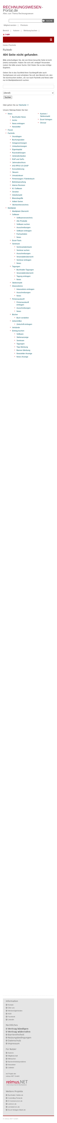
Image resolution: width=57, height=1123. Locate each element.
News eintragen (18, 123)
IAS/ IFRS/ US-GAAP (20, 166)
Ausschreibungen (24, 227)
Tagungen (16, 266)
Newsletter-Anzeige (24, 354)
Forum (10, 130)
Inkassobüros (17, 286)
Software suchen (23, 224)
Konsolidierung (18, 169)
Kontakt (10, 1005)
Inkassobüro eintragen (25, 289)
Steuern (15, 172)
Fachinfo (12, 45)
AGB (9, 1014)
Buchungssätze (18, 140)
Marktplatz (12, 208)
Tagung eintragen (24, 276)
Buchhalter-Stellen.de (15, 1095)
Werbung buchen (30, 31)
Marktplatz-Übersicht (20, 211)
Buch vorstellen (23, 318)
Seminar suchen (23, 250)
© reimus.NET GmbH (10, 1119)
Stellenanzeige (22, 337)
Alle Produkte (22, 221)
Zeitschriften (17, 321)
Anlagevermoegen (19, 143)
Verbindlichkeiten (19, 156)
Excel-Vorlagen (46, 119)
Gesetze (15, 192)
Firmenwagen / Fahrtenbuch (23, 179)
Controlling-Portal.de (15, 1098)
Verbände (16, 328)
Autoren (16, 31)
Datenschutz (14, 1040)
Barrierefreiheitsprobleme (17, 1062)
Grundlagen (17, 136)
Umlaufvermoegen (19, 146)
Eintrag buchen (18, 331)
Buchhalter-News (19, 117)
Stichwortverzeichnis (20, 205)
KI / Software (17, 188)
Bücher (15, 315)
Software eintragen (24, 231)
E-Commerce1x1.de (15, 1101)
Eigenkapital (17, 149)
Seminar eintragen (24, 260)
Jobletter (11, 1067)
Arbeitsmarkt (17, 195)
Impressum (14, 1043)
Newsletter (16, 127)
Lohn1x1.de (12, 1104)
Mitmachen (12, 1059)
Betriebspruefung (19, 182)
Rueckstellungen (19, 153)
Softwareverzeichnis (25, 218)
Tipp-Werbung (22, 347)
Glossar (43, 123)
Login (7, 34)
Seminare (16, 244)
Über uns (11, 1008)
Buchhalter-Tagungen (25, 270)
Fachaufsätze (22, 234)
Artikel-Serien (17, 201)
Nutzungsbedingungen (19, 1037)
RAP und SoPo (18, 159)
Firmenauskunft (18, 299)
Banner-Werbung (23, 350)
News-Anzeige (22, 357)
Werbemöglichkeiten (15, 1011)
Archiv (14, 120)
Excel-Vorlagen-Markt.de (17, 1110)
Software (15, 214)
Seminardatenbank (24, 247)
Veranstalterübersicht (25, 257)
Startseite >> (24, 105)
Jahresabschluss (19, 162)
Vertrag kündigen (18, 1029)
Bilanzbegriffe (17, 198)
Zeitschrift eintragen (24, 324)
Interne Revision (18, 185)
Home (5, 45)
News (10, 114)
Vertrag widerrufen (19, 1032)
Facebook (11, 1017)
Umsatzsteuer (17, 175)
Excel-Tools (16, 240)
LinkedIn (11, 1019)
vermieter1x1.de (14, 1107)
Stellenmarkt (17, 283)
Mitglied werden (10, 25)
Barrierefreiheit (16, 1034)
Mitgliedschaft (13, 1056)
